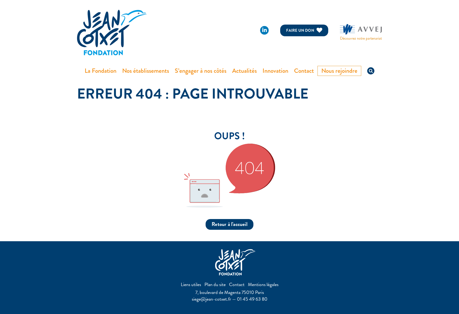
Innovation (275, 70)
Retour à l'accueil (229, 224)
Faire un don (300, 30)
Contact (304, 70)
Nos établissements (145, 70)
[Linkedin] (264, 30)
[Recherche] (370, 70)
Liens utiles (191, 284)
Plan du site (215, 284)
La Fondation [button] (100, 70)
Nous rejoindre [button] (339, 70)
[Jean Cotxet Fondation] (112, 32)
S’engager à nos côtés (200, 70)
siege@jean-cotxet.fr (211, 299)
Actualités (244, 70)
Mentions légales (263, 284)
